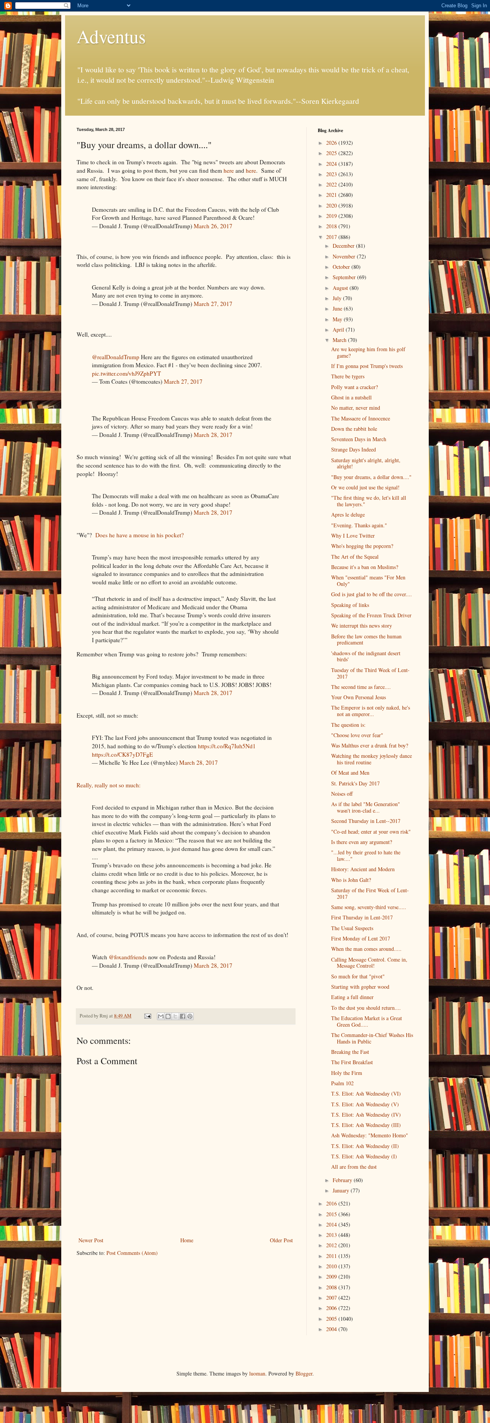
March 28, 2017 (213, 434)
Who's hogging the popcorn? (362, 546)
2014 (332, 1224)
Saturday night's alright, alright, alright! (365, 463)
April (339, 329)
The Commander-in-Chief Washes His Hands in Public (372, 1038)
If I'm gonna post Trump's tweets (367, 366)
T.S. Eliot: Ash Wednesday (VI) (366, 1093)
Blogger (304, 1373)
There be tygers (347, 376)
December (344, 245)
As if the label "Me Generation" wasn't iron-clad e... (365, 807)
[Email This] (161, 1016)
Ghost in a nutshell (351, 397)
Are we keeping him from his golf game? (368, 352)
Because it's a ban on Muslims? (364, 567)
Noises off (342, 793)
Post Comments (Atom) (132, 1252)
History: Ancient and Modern (363, 869)
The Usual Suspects (352, 928)
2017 (332, 236)
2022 (332, 184)
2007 (332, 1297)
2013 (332, 1234)
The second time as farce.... (361, 686)
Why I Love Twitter (353, 535)
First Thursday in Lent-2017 (362, 917)
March (340, 339)
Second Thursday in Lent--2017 (365, 820)
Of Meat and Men (350, 772)
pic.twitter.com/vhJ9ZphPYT (126, 373)
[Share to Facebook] (182, 1016)
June (338, 308)
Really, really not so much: (108, 785)
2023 (332, 174)
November (345, 256)
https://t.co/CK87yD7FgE (122, 754)
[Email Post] (147, 1015)
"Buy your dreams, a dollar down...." (371, 477)
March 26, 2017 (213, 226)
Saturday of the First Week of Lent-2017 (370, 893)
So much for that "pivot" (358, 976)
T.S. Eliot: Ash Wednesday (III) (366, 1125)
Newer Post (90, 1240)
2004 (332, 1329)
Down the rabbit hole (354, 428)
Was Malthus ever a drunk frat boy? (369, 745)
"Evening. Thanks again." (359, 525)
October (342, 266)
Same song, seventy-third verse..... (368, 907)
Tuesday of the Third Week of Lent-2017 (370, 673)
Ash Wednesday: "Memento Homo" (369, 1135)
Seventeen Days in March (358, 439)
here (229, 170)
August (341, 287)
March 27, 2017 (213, 303)
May (338, 319)
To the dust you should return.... (366, 1007)
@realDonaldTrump (115, 357)
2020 (332, 205)
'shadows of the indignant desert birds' (365, 656)
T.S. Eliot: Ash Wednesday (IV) (366, 1114)
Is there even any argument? (361, 842)
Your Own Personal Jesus (358, 697)
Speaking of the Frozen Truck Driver (371, 615)
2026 (332, 142)
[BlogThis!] (168, 1016)
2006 (332, 1308)
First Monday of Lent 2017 (360, 938)
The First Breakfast (352, 1062)
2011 (332, 1255)
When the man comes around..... (366, 948)
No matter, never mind (355, 407)
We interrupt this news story (361, 625)
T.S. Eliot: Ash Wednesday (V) (365, 1104)
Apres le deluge (348, 514)
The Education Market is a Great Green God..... (366, 1021)
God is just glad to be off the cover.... (371, 594)
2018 (332, 226)
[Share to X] (175, 1016)
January (342, 1190)
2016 (332, 1203)
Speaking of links (350, 604)
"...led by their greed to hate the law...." (365, 855)
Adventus (111, 36)
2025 (332, 153)
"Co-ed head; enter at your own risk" (371, 831)
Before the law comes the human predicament (366, 639)
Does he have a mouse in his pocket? (141, 535)
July (338, 298)
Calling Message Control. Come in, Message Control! (369, 963)
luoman (257, 1373)
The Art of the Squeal (355, 556)
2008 (332, 1287)
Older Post (281, 1240)
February (343, 1180)
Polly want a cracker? (354, 387)
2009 (332, 1276)
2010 (332, 1266)
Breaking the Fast (350, 1051)
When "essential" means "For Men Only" (368, 580)
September (345, 277)
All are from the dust (354, 1166)
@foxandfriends (128, 957)
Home (186, 1240)
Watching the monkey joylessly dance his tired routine (371, 759)
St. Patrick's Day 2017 (355, 783)
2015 (332, 1214)
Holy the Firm (346, 1072)
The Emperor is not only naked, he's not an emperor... (370, 711)
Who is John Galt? (351, 879)
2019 (332, 215)
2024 (332, 163)
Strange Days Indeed (353, 449)
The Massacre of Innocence (360, 418)
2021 (332, 194)
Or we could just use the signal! (365, 487)
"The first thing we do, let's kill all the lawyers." (368, 501)
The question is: (348, 724)
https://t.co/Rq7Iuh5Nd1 (227, 746)
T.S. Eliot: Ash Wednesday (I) (364, 1156)
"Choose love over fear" (357, 735)
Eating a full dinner (352, 997)
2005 (332, 1318)
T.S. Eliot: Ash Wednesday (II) (365, 1146)
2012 (332, 1245)
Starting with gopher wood (360, 986)
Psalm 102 (342, 1083)
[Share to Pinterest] (190, 1016)
